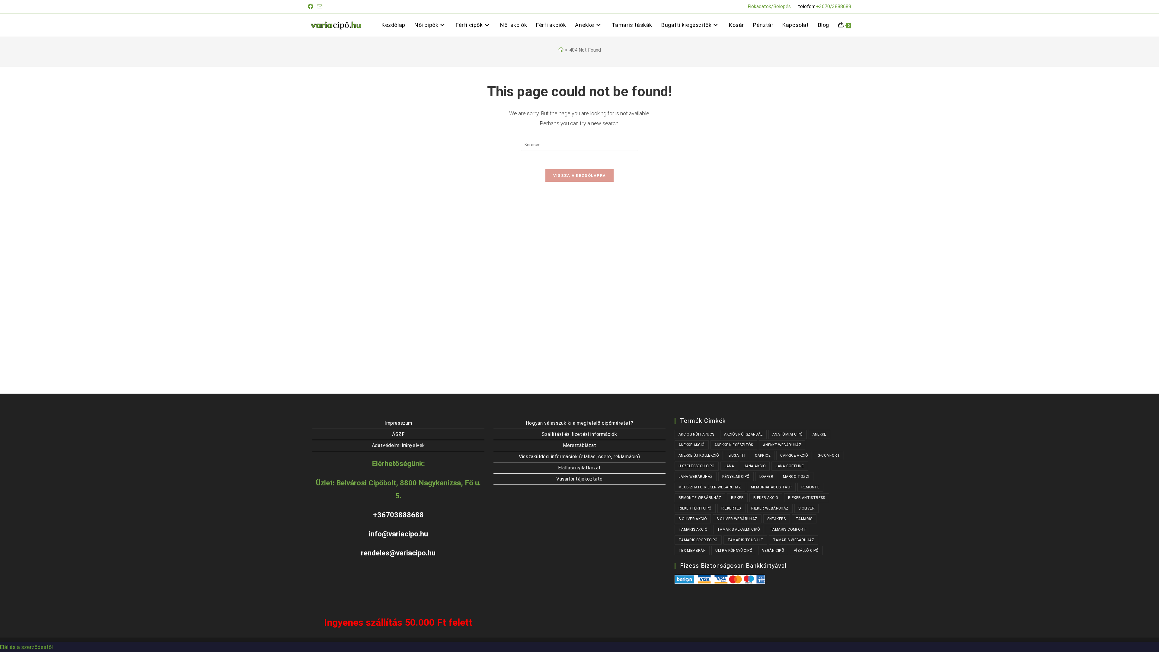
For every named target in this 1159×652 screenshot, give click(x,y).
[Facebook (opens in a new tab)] (311, 7)
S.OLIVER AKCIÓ (692, 519)
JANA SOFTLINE (789, 466)
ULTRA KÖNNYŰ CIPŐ (733, 550)
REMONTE (810, 487)
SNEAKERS (776, 519)
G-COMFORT (829, 455)
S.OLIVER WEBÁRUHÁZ (737, 519)
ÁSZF (398, 434)
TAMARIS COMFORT (788, 529)
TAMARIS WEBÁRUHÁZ (793, 540)
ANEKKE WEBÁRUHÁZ (782, 445)
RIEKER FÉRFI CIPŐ (695, 508)
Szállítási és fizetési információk (579, 434)
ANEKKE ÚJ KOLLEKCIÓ (698, 455)
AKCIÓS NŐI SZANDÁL (743, 434)
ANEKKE (819, 434)
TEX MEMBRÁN (692, 550)
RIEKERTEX (731, 508)
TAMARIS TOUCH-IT (745, 540)
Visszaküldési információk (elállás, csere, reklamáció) (579, 456)
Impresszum (398, 423)
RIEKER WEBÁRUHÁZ (769, 508)
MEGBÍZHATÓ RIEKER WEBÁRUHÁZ (709, 487)
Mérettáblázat (579, 445)
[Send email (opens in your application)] (319, 7)
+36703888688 (398, 515)
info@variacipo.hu (398, 534)
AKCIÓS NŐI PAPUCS (696, 434)
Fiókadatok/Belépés (769, 6)
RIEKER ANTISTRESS (806, 498)
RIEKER (737, 498)
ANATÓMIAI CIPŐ (787, 434)
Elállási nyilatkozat (579, 468)
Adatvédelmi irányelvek (398, 445)
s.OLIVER (806, 508)
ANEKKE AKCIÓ (691, 445)
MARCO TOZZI (796, 477)
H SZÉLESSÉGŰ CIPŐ (696, 466)
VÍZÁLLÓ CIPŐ (806, 550)
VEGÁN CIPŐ (773, 550)
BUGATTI (737, 455)
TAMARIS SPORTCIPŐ (698, 540)
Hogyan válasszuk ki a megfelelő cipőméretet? (579, 423)
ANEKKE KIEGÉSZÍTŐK (733, 445)
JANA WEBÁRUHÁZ (695, 477)
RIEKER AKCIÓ (765, 498)
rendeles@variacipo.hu (398, 553)
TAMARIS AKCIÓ (692, 529)
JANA (729, 466)
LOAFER (766, 477)
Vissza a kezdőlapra (579, 175)
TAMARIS (804, 519)
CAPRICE (763, 455)
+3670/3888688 (833, 6)
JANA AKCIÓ (755, 466)
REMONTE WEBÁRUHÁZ (699, 498)
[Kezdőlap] (560, 50)
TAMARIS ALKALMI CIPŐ (738, 529)
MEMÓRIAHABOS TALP (771, 487)
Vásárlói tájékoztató (579, 479)
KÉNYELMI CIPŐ (735, 477)
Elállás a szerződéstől (26, 647)
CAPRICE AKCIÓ (794, 455)
